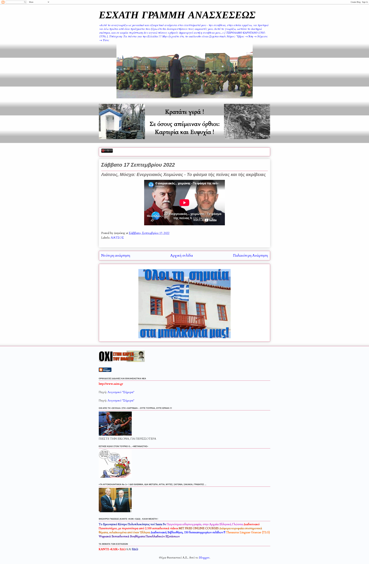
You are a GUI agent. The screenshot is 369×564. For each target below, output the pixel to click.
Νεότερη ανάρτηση (115, 255)
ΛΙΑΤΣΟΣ (117, 238)
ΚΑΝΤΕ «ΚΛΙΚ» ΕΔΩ (112, 549)
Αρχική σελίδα (181, 255)
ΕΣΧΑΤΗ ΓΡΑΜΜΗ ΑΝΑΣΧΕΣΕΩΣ (177, 14)
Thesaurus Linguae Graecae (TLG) (248, 532)
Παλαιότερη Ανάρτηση (250, 255)
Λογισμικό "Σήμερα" (121, 392)
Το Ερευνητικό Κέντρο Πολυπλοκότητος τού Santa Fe (132, 524)
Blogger (204, 558)
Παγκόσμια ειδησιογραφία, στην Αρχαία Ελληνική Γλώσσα (205, 524)
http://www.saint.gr (111, 384)
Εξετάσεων (139, 536)
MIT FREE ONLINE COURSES (199, 528)
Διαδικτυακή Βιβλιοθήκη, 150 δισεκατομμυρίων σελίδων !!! (188, 532)
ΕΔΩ (135, 549)
